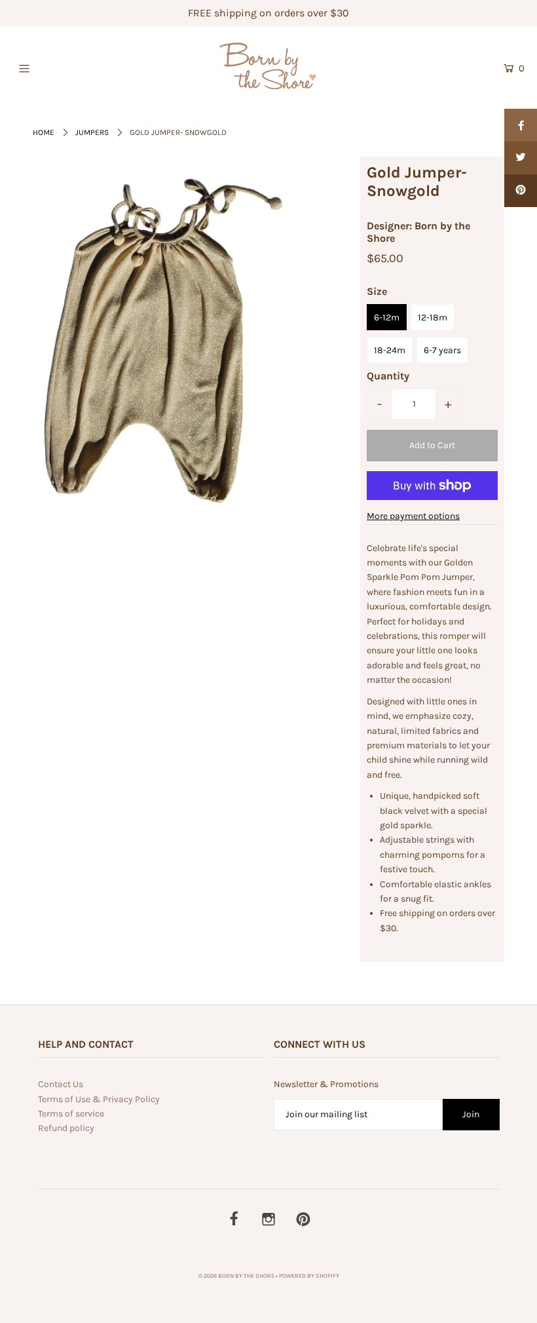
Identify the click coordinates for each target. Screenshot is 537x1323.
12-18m (432, 317)
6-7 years (442, 350)
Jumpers (92, 132)
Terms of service (71, 1113)
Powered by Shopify (309, 1276)
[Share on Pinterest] (520, 190)
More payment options (413, 516)
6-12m (386, 317)
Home (43, 132)
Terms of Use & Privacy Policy (99, 1099)
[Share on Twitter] (520, 158)
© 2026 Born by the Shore (236, 1276)
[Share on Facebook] (520, 125)
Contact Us (60, 1084)
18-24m (389, 350)
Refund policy (66, 1128)
